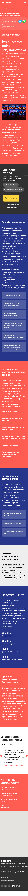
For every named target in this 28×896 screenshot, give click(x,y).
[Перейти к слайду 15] (22, 765)
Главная (3, 8)
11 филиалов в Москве (10, 184)
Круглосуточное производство (13, 189)
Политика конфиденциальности (10, 875)
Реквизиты (4, 866)
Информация (24, 866)
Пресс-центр (21, 863)
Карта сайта (4, 877)
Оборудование (10, 863)
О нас (17, 866)
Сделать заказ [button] (11, 198)
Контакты (11, 866)
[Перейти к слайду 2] (6, 765)
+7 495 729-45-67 (9, 22)
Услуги (3, 863)
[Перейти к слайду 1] (5, 765)
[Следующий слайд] (27, 756)
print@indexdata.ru (9, 27)
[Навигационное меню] (25, 3)
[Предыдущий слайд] (1, 756)
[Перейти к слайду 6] (11, 765)
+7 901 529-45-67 (9, 793)
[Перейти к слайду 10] (16, 765)
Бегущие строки (10, 8)
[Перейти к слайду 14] (21, 765)
